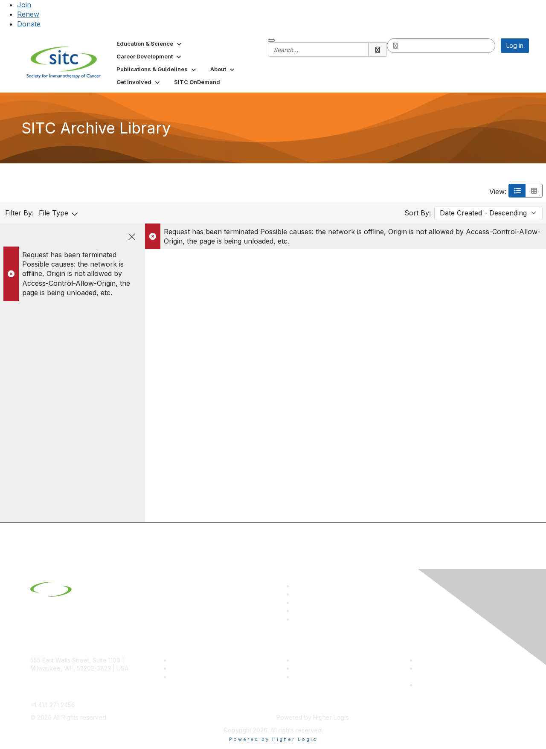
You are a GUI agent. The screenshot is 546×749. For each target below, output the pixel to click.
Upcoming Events (318, 668)
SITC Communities (318, 660)
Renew (28, 14)
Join (24, 4)
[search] (378, 49)
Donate (29, 24)
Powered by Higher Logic (273, 739)
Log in (514, 45)
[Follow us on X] (297, 602)
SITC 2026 (185, 668)
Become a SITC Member (205, 660)
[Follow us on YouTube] (297, 610)
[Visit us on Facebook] (297, 619)
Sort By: (417, 213)
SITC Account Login (198, 676)
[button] (149, 43)
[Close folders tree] (131, 236)
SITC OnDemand (316, 676)
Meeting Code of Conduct (454, 660)
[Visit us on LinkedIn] (297, 585)
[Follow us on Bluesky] (297, 594)
